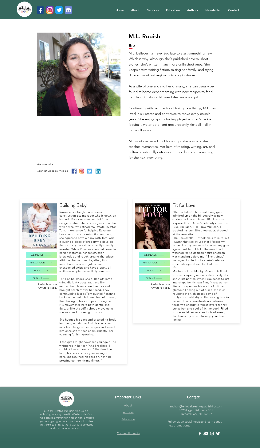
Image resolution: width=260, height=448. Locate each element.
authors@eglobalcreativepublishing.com (196, 406)
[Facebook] (199, 433)
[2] (68, 10)
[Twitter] (218, 433)
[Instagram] (212, 433)
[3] (49, 10)
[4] (59, 10)
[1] (40, 10)
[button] (152, 10)
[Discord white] (205, 433)
